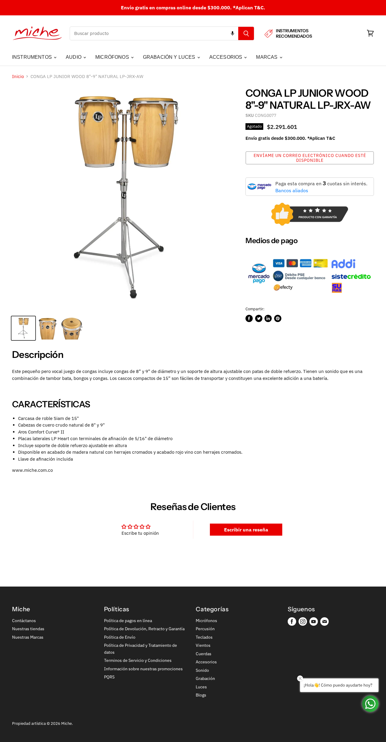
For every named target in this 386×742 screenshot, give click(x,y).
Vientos (203, 645)
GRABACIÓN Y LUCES (170, 57)
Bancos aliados (291, 190)
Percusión (205, 628)
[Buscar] (246, 33)
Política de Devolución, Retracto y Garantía (144, 628)
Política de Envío (119, 637)
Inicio (18, 76)
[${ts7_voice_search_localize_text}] (232, 33)
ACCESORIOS (226, 57)
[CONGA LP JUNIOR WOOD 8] (23, 328)
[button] (309, 157)
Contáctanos (24, 620)
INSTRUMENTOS (32, 57)
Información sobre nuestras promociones (143, 669)
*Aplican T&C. (249, 8)
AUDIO (74, 57)
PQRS (109, 677)
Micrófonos (206, 620)
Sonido (202, 670)
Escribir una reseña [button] (246, 530)
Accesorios (206, 662)
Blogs (201, 695)
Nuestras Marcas (27, 637)
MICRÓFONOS (112, 57)
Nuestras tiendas (28, 628)
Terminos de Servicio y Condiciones (138, 660)
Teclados (204, 637)
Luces (201, 687)
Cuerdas (203, 653)
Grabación (205, 678)
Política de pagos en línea (128, 620)
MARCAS (267, 57)
